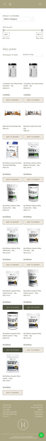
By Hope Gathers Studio (29, 438)
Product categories (11, 16)
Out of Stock (12, 307)
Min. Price (6, 38)
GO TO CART (7, 407)
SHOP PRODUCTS (37, 407)
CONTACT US (38, 412)
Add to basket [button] (12, 100)
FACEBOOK (39, 416)
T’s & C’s (6, 416)
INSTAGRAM (39, 414)
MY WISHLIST (7, 405)
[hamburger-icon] (40, 4)
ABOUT (40, 410)
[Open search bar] (5, 4)
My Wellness (7, 174)
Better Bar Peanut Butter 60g (12, 126)
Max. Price (39, 38)
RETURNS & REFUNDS (10, 414)
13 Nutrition (6, 95)
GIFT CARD (6, 410)
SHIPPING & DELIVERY (10, 412)
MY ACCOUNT (38, 405)
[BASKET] (10, 4)
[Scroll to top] (41, 432)
